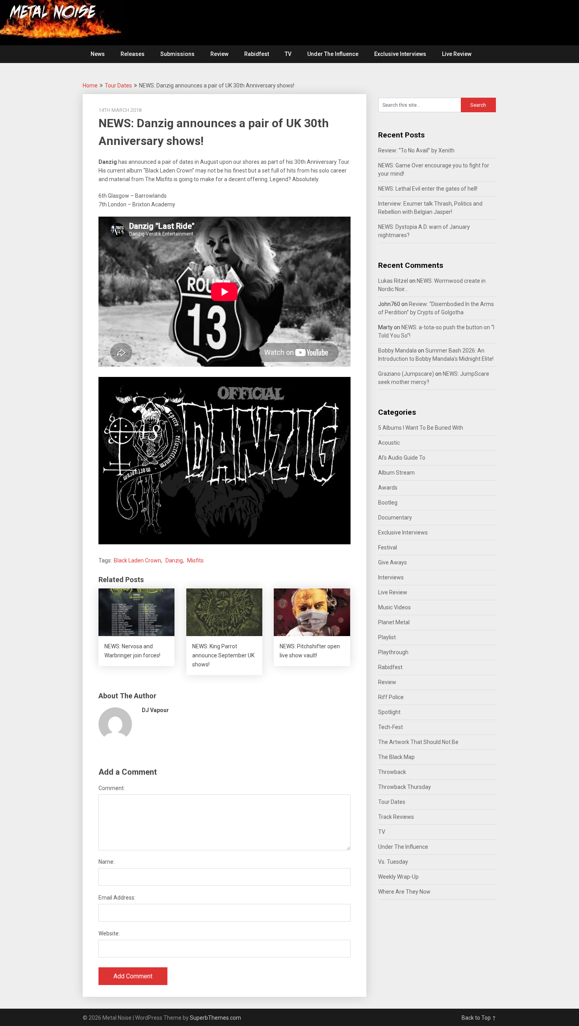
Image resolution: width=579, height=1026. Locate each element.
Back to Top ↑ (479, 1018)
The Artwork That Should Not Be (418, 742)
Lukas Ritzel (393, 281)
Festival (387, 547)
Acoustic (389, 443)
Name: (106, 862)
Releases (133, 54)
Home (90, 85)
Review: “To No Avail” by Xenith (416, 150)
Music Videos (394, 607)
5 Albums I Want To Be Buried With (420, 428)
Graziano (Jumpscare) (406, 374)
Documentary (395, 517)
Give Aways (392, 562)
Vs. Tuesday (393, 862)
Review (219, 54)
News (98, 54)
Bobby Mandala (397, 350)
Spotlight (389, 712)
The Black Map (396, 757)
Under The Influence (332, 54)
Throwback (392, 772)
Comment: (111, 788)
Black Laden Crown (137, 560)
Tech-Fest (390, 727)
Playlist (387, 637)
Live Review (456, 54)
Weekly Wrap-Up (398, 877)
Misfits (195, 560)
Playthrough (393, 652)
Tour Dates (118, 85)
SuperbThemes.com (215, 1018)
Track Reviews (396, 817)
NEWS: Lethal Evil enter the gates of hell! (427, 189)
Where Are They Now (404, 892)
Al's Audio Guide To (401, 458)
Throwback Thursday (404, 787)
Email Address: (116, 897)
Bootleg (387, 502)
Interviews (391, 577)
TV (288, 54)
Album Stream (396, 472)
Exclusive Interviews (400, 54)
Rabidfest (256, 54)
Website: (109, 933)
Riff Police (391, 697)
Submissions (177, 54)
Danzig (174, 560)
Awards (387, 487)
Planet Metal (394, 622)
